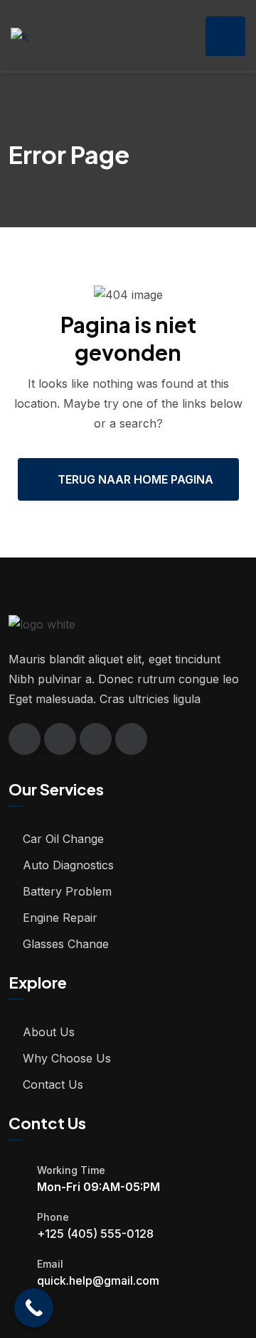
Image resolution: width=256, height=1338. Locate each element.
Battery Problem (67, 891)
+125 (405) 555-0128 (95, 1233)
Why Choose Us (67, 1058)
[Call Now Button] (33, 1307)
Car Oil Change (63, 839)
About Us (49, 1032)
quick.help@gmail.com (98, 1280)
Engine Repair (60, 917)
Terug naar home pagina (135, 479)
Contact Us (53, 1084)
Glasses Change (66, 944)
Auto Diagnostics (68, 865)
